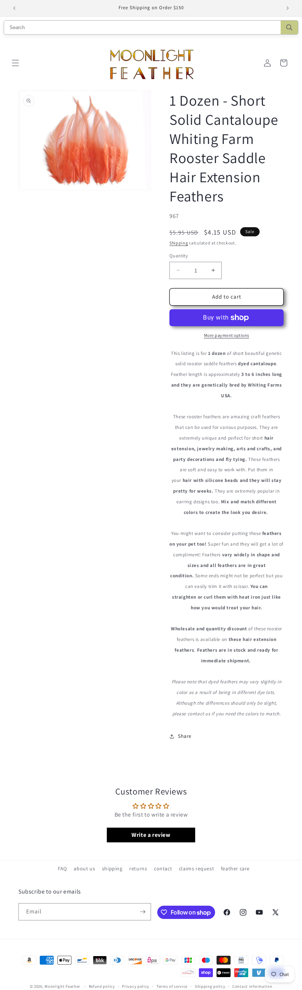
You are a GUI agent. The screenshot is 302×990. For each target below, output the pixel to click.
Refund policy (102, 986)
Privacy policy (135, 986)
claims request (196, 868)
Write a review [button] (150, 835)
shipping (112, 868)
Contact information (252, 986)
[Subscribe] (142, 911)
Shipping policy (210, 986)
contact (163, 868)
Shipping (178, 243)
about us (84, 868)
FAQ (62, 868)
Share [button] (185, 736)
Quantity (178, 256)
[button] (15, 63)
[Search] (289, 27)
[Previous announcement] (14, 8)
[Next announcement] (288, 8)
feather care (235, 868)
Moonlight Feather (62, 986)
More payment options (226, 335)
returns (138, 868)
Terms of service (172, 986)
